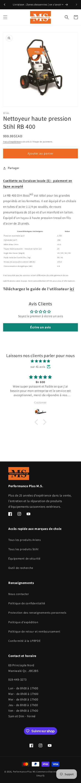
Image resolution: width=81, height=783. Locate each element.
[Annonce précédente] (4, 4)
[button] (5, 17)
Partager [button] (13, 168)
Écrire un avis (40, 327)
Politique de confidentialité (26, 603)
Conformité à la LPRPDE (24, 641)
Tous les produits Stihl (23, 549)
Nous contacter (18, 594)
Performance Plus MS (24, 771)
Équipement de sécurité (24, 558)
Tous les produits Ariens (24, 540)
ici (72, 288)
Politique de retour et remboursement (34, 631)
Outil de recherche (20, 568)
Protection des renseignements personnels (37, 612)
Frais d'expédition (12, 141)
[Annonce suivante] (76, 4)
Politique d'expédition (23, 622)
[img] (40, 361)
